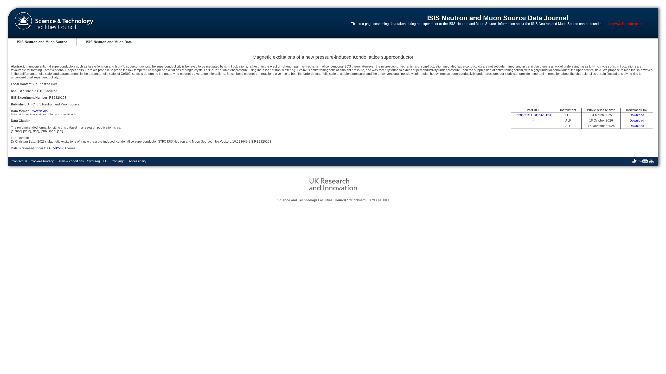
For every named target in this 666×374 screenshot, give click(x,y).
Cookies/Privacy (42, 161)
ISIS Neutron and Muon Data (109, 42)
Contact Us (19, 161)
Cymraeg (93, 161)
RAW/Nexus (39, 111)
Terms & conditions (70, 161)
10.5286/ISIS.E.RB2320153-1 (533, 115)
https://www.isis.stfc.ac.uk (623, 24)
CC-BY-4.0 (56, 148)
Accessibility (137, 161)
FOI (105, 161)
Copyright (118, 161)
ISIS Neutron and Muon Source (42, 42)
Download (637, 115)
